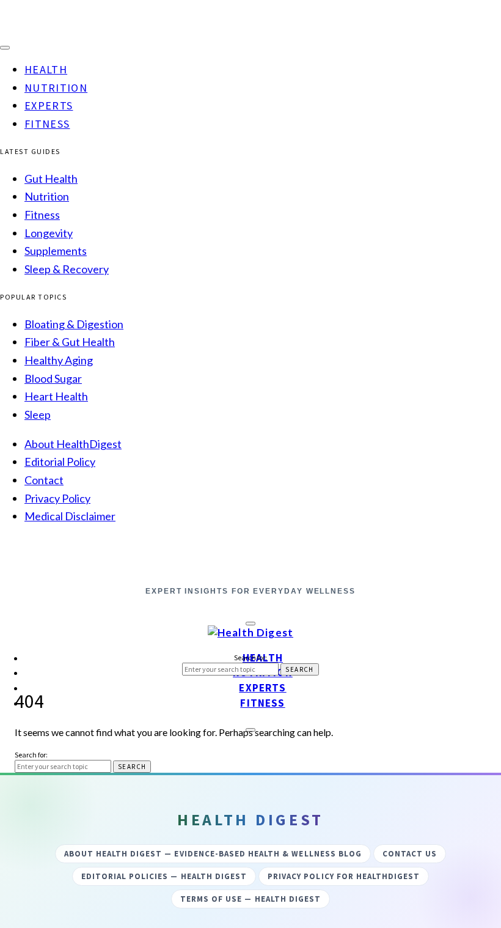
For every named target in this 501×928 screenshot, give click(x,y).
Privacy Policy (57, 498)
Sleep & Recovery (66, 269)
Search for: (250, 657)
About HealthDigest (73, 444)
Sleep (37, 414)
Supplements (55, 250)
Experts (48, 105)
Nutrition (55, 88)
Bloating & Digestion (73, 324)
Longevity (48, 233)
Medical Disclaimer (69, 516)
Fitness (47, 124)
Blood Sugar (53, 378)
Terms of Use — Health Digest (250, 899)
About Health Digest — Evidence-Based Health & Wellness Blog (213, 854)
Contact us (409, 854)
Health (45, 69)
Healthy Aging (58, 360)
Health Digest (250, 570)
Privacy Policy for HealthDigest (344, 876)
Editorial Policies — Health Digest (164, 876)
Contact (44, 480)
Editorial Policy (59, 461)
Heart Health (56, 396)
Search (299, 669)
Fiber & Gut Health (69, 341)
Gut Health (51, 178)
